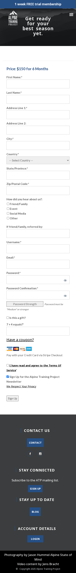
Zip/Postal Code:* (17, 183)
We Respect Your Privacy (21, 386)
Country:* (12, 154)
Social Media (18, 213)
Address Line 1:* (16, 108)
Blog (35, 511)
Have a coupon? (20, 339)
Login (35, 539)
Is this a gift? (17, 317)
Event (14, 208)
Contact (35, 442)
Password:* (13, 272)
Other (14, 218)
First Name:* (14, 77)
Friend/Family (19, 204)
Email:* (10, 257)
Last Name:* (14, 92)
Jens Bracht (50, 564)
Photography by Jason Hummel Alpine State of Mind (38, 557)
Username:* (13, 242)
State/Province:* (17, 168)
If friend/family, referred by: (24, 226)
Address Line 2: (16, 123)
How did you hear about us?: (24, 199)
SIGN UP (35, 488)
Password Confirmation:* (22, 288)
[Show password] (65, 279)
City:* (10, 138)
